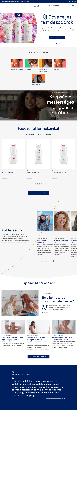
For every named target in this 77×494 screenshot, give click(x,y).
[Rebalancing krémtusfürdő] (63, 154)
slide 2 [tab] (37, 183)
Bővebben (45, 312)
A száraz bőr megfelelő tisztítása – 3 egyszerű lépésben (63, 338)
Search (73, 6)
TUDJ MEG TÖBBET (57, 37)
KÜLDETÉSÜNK (25, 6)
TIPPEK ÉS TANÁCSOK (36, 6)
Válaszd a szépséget (61, 240)
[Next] (64, 43)
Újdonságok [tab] (30, 134)
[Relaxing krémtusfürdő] (38, 154)
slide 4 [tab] (41, 183)
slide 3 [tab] (39, 183)
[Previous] (52, 43)
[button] (38, 105)
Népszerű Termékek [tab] (44, 134)
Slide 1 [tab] (56, 43)
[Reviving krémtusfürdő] (13, 154)
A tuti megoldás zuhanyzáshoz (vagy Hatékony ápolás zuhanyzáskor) (12, 339)
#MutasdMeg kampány (42, 241)
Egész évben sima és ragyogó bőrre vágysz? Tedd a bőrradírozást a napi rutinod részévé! (37, 340)
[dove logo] (3, 6)
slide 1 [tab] (35, 183)
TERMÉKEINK (14, 6)
